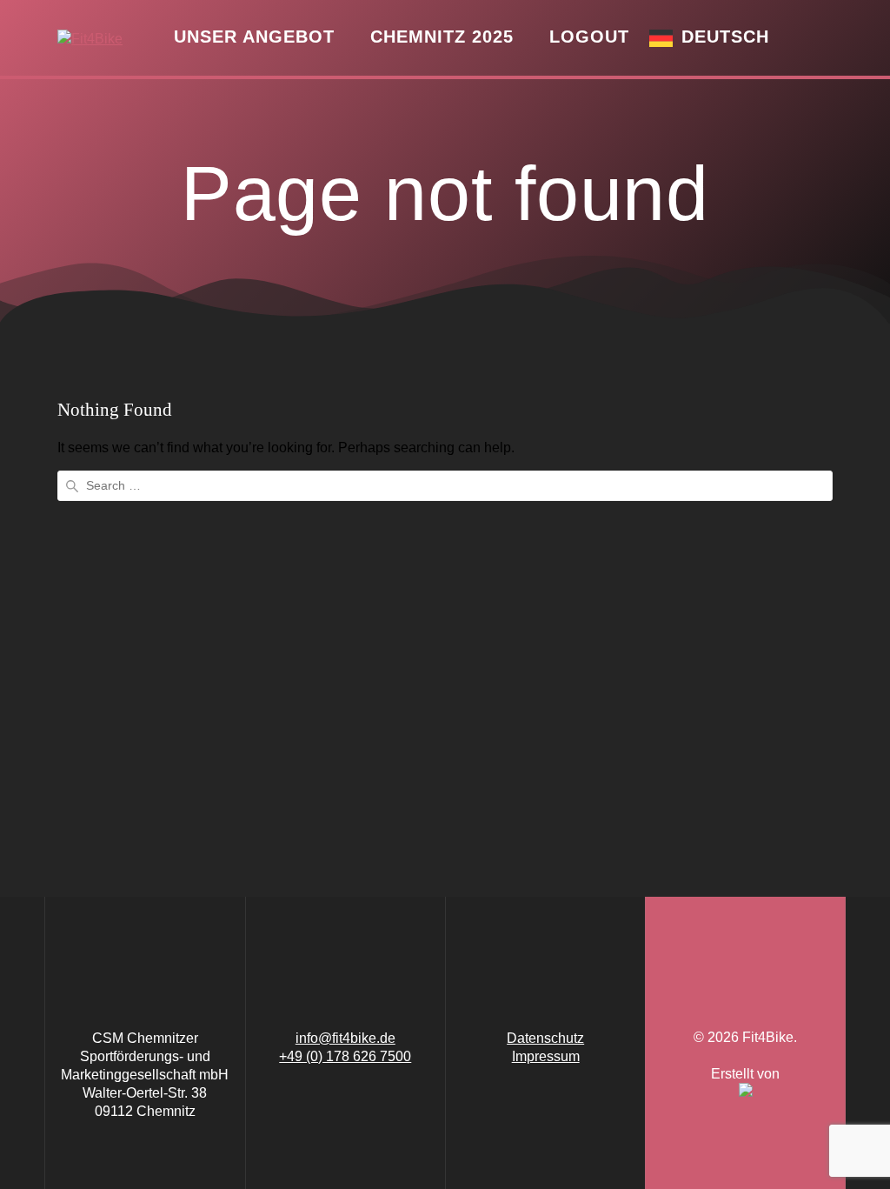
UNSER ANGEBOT (254, 36)
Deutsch (725, 36)
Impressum (546, 1056)
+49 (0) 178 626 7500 (345, 1056)
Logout (589, 36)
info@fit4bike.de (345, 1038)
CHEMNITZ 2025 (442, 36)
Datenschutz (545, 1038)
